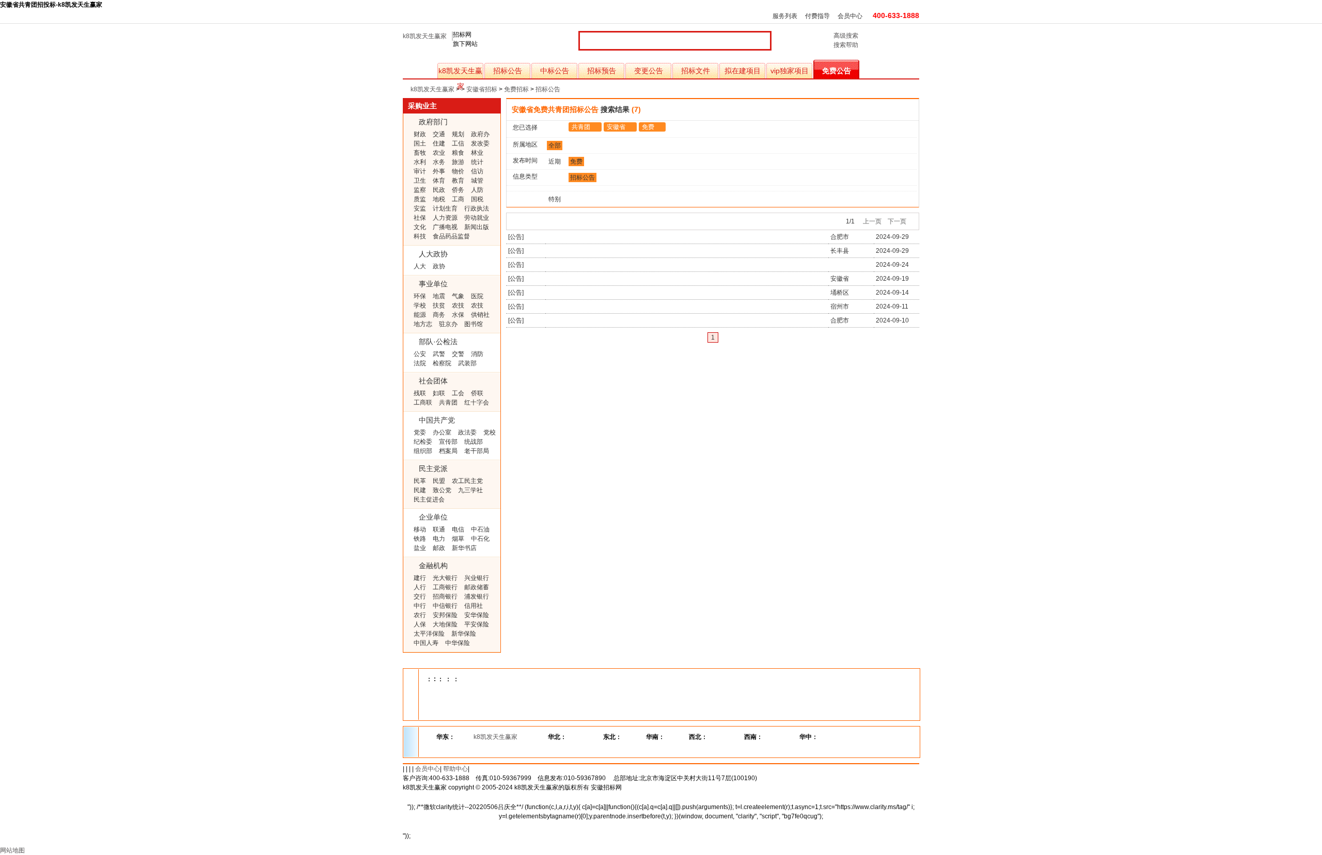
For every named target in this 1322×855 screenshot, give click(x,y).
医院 (477, 296)
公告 (516, 236)
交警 (458, 354)
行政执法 (476, 208)
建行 (420, 578)
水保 (458, 314)
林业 (477, 152)
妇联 (439, 393)
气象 (458, 296)
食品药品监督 (451, 236)
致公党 (442, 490)
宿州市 (839, 306)
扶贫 (439, 305)
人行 (420, 587)
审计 (420, 171)
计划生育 (445, 208)
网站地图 (12, 850)
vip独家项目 (789, 71)
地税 (439, 199)
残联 (420, 393)
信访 (477, 171)
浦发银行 (476, 596)
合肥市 (839, 236)
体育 (439, 180)
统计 (477, 162)
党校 (489, 432)
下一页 (897, 221)
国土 (420, 143)
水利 (420, 162)
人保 (420, 624)
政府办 (480, 134)
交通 (439, 134)
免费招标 (516, 89)
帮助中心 (455, 768)
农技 (458, 305)
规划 (458, 134)
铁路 (420, 538)
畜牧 (420, 152)
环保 (420, 296)
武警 (439, 354)
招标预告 (601, 71)
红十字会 (476, 402)
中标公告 (554, 71)
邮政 (439, 548)
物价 (458, 171)
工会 (458, 393)
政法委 (467, 432)
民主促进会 (429, 499)
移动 (420, 529)
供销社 (480, 314)
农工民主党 (467, 481)
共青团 (448, 402)
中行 (420, 605)
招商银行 (445, 596)
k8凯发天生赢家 (425, 36)
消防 (477, 354)
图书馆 (473, 324)
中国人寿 (426, 643)
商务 (439, 314)
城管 (477, 180)
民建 (420, 490)
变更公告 (648, 71)
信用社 (473, 605)
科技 (420, 236)
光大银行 (445, 578)
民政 (439, 189)
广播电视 (445, 227)
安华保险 (476, 615)
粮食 (458, 152)
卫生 (420, 180)
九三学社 (470, 490)
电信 (458, 529)
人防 (477, 189)
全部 (554, 145)
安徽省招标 (481, 89)
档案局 (448, 451)
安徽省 (616, 127)
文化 (420, 227)
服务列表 (785, 16)
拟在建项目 (743, 71)
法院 (420, 363)
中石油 (480, 529)
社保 (420, 217)
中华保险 (457, 643)
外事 (439, 171)
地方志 (423, 324)
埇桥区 (839, 292)
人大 (420, 266)
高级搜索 (845, 35)
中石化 (480, 538)
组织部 (423, 451)
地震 (439, 296)
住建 (439, 143)
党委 (420, 432)
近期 (554, 161)
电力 (439, 538)
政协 (439, 266)
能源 (420, 314)
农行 (420, 615)
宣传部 (448, 441)
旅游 (458, 162)
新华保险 (463, 633)
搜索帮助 (845, 45)
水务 (439, 162)
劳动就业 (476, 217)
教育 (458, 180)
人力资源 (445, 217)
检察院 (442, 363)
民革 (420, 481)
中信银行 (445, 605)
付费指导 (817, 16)
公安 (420, 354)
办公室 (442, 432)
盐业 (420, 548)
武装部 (467, 363)
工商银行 (445, 587)
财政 (420, 134)
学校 (420, 305)
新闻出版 (476, 227)
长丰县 (839, 250)
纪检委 (423, 441)
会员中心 (850, 16)
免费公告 (836, 71)
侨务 (458, 189)
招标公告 (507, 71)
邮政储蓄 (476, 587)
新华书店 (464, 548)
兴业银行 (476, 578)
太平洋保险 (429, 633)
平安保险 (476, 624)
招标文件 (695, 71)
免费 (648, 127)
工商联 (423, 402)
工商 (458, 199)
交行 (420, 596)
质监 (420, 199)
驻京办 (448, 324)
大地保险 (445, 624)
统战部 (473, 441)
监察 (420, 189)
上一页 (872, 221)
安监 (420, 208)
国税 (477, 199)
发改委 (480, 143)
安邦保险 (445, 615)
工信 (458, 143)
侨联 (477, 393)
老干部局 (476, 451)
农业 (439, 152)
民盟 (439, 481)
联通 (439, 529)
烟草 (458, 538)
